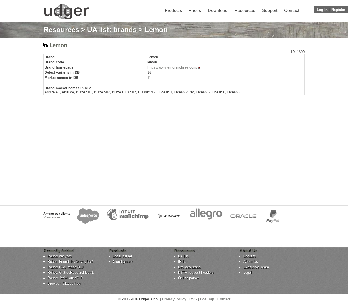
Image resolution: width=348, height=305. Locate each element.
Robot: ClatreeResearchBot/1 (71, 272)
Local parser (122, 256)
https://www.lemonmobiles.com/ (172, 67)
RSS (193, 299)
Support (269, 10)
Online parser (188, 278)
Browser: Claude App (64, 283)
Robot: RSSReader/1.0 (65, 267)
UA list (183, 256)
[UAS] (66, 19)
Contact (291, 10)
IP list (182, 262)
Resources (244, 10)
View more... (53, 217)
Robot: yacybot (60, 256)
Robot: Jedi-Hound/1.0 (65, 278)
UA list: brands (112, 30)
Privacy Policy (174, 299)
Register (338, 10)
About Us (250, 262)
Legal (247, 272)
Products (173, 10)
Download (218, 10)
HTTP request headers (196, 272)
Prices (195, 10)
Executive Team (256, 267)
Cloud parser (123, 262)
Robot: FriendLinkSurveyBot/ (70, 262)
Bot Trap (207, 299)
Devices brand (189, 267)
